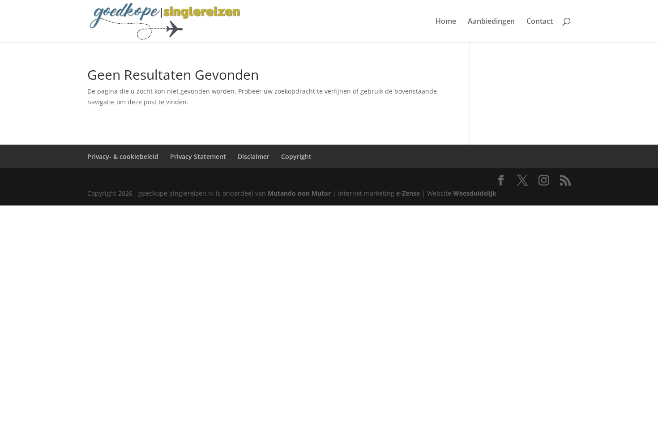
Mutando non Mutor (300, 193)
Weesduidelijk (474, 193)
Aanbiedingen (491, 22)
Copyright (296, 156)
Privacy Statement (198, 156)
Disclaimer (253, 156)
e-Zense (408, 193)
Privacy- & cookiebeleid (122, 156)
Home (446, 22)
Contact (539, 22)
